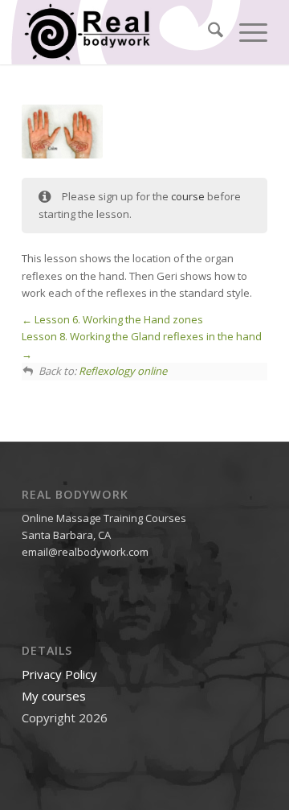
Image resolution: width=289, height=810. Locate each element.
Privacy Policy (59, 674)
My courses (54, 696)
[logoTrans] (120, 32)
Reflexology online (123, 371)
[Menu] (245, 32)
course (188, 196)
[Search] (207, 32)
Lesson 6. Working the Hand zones (117, 319)
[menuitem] (207, 32)
